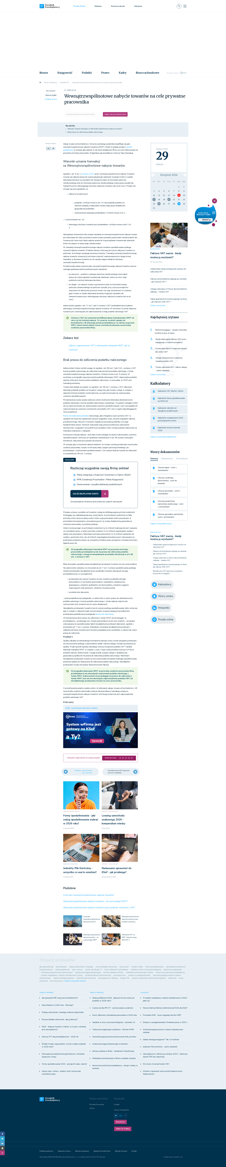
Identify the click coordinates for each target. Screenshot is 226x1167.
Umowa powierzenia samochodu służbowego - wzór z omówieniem (170, 504)
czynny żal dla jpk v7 (93, 969)
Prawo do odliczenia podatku (76, 416)
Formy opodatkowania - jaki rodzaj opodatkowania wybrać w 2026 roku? (80, 819)
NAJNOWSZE (155, 249)
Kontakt (116, 1105)
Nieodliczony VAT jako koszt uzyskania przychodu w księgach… (167, 572)
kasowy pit (124, 966)
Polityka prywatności (46, 1151)
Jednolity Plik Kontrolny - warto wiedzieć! (160, 1046)
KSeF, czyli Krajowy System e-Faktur (82, 708)
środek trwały (137, 966)
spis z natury (77, 969)
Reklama (98, 6)
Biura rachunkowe (147, 72)
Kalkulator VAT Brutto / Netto (170, 391)
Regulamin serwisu (64, 1151)
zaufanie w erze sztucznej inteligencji (146, 969)
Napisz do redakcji (122, 1129)
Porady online (165, 619)
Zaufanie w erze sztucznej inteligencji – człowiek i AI (113, 1022)
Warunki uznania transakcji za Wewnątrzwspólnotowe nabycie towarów (95, 129)
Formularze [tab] (182, 458)
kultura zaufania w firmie (113, 972)
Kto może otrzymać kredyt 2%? (156, 1064)
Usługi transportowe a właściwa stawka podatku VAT (169, 359)
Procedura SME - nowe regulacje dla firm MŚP (162, 1015)
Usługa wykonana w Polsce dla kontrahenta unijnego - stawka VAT (169, 559)
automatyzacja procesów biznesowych (57, 972)
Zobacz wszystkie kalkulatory (163, 437)
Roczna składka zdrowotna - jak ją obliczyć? (60, 1019)
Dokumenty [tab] (167, 458)
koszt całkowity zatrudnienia (116, 969)
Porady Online (79, 6)
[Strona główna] (40, 83)
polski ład (172, 978)
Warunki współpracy (82, 1151)
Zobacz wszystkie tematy (75, 981)
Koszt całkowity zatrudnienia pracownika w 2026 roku (114, 1015)
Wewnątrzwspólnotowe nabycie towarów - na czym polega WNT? (95, 901)
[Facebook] (2, 1134)
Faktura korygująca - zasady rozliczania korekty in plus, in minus (171, 332)
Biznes (44, 72)
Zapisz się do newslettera (115, 114)
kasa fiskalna (61, 966)
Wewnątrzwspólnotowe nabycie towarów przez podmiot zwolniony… (130, 919)
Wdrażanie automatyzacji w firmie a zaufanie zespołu (114, 1058)
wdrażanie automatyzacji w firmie (139, 972)
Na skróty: (70, 125)
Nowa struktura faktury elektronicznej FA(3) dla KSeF (165, 1008)
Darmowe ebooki (118, 6)
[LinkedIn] (2, 1143)
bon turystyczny (56, 981)
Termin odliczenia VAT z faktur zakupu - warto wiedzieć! (171, 369)
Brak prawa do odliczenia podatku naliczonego (85, 132)
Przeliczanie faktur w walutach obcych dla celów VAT (171, 350)
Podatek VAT (155, 532)
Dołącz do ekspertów (121, 1110)
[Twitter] (2, 1138)
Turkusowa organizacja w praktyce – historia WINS (113, 1029)
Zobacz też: (71, 337)
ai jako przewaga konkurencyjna (88, 972)
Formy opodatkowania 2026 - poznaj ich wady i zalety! (64, 1064)
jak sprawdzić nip (46, 966)
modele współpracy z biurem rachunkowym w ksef (62, 975)
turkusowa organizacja (172, 969)
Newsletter (120, 1122)
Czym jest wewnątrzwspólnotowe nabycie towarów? (88, 895)
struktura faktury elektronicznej (98, 975)
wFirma (92, 1108)
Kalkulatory (164, 584)
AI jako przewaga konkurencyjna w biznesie (110, 1044)
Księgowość (64, 72)
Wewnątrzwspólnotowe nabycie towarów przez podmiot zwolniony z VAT (99, 907)
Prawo (105, 72)
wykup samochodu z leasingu (81, 966)
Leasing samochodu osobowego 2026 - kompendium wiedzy (113, 819)
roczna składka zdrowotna (106, 966)
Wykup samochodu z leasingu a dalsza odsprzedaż (63, 1012)
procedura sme (119, 975)
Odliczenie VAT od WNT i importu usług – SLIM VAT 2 (129, 937)
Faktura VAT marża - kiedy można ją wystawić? (165, 538)
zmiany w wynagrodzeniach (139, 975)
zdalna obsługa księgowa (63, 978)
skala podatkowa (62, 969)
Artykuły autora (51, 99)
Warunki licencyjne (121, 1151)
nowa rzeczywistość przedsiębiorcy (170, 972)
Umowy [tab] (154, 458)
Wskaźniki (163, 607)
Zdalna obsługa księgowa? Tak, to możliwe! (161, 1039)
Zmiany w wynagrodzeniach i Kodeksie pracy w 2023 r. (165, 1022)
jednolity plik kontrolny (86, 978)
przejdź (205, 220)
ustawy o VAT (88, 174)
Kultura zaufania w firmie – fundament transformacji (113, 1051)
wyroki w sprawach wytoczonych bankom (149, 978)
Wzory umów (165, 596)
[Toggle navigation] (184, 6)
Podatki (87, 72)
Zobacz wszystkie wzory (161, 523)
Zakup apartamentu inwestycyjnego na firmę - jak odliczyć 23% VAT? (170, 565)
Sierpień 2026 (169, 175)
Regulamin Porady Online (101, 1151)
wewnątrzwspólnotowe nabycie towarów (80, 114)
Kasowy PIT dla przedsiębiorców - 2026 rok (60, 1036)
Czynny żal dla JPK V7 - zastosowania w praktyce (112, 1008)
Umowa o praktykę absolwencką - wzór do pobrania (167, 480)
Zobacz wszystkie (157, 305)
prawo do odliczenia (104, 614)
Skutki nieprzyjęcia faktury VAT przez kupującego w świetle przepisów (170, 341)
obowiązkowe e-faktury (108, 978)
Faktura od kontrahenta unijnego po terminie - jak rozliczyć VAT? (170, 552)
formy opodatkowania (154, 966)
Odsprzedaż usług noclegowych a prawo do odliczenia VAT (169, 545)
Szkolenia (138, 6)
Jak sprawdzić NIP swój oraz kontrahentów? (60, 998)
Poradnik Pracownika (96, 1105)
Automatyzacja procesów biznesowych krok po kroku (114, 1036)
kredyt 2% (124, 978)
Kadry (122, 72)
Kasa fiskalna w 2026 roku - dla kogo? (58, 1005)
